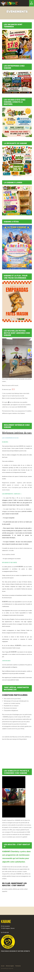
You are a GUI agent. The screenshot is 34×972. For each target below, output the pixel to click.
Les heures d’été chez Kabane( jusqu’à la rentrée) (14, 102)
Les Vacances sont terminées (13, 25)
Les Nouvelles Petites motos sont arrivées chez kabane (17, 333)
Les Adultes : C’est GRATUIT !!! (17, 845)
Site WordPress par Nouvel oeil (7, 968)
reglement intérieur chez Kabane (17, 426)
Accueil (2, 966)
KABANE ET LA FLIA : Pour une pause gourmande (15, 277)
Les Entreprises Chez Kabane (14, 67)
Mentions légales (10, 966)
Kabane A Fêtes (11, 222)
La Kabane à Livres (13, 182)
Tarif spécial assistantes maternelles (16, 688)
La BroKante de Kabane (15, 143)
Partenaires (18, 966)
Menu (31, 4)
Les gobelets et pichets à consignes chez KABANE (16, 772)
